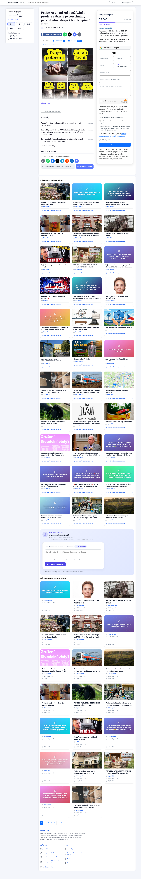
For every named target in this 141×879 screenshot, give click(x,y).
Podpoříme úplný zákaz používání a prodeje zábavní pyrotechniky (61, 124)
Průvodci (43, 845)
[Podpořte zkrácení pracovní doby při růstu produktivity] (87, 323)
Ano (103, 140)
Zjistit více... (14, 19)
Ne (109, 140)
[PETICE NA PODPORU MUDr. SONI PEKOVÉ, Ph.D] (119, 292)
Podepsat (114, 145)
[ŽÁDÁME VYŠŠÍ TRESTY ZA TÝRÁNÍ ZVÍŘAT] (119, 229)
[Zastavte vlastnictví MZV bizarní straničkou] (119, 354)
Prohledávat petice (34, 2)
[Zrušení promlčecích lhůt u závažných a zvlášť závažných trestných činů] (55, 323)
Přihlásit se (114, 2)
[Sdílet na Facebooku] (53, 161)
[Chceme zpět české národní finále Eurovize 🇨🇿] (55, 292)
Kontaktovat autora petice (52, 111)
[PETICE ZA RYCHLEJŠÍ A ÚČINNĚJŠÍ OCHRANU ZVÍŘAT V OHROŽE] (87, 260)
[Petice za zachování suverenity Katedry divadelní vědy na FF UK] (55, 448)
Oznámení (59, 41)
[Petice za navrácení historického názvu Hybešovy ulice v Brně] (55, 511)
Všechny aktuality (48, 146)
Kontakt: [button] (45, 2)
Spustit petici (126, 2)
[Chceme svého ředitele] (87, 353)
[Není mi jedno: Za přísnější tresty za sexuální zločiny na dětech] (87, 198)
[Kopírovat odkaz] (79, 34)
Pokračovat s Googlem (111, 48)
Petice (47, 41)
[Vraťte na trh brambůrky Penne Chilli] (119, 416)
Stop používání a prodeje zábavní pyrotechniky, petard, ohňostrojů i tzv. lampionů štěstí (62, 140)
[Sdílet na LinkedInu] (72, 161)
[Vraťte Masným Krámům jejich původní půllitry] (55, 229)
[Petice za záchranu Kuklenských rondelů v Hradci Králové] (119, 511)
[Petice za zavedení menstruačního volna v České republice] (55, 480)
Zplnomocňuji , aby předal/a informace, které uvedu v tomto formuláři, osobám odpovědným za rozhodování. (115, 128)
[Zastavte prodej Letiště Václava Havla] (119, 322)
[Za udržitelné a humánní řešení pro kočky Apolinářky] (55, 198)
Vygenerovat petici (56, 564)
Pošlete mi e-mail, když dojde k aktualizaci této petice (114, 122)
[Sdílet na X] (70, 34)
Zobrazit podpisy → (104, 24)
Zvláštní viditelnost (52, 45)
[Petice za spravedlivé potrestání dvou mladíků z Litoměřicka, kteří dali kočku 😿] (119, 448)
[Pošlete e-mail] (75, 34)
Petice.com (13, 3)
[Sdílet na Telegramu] (62, 161)
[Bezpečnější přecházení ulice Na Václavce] (119, 386)
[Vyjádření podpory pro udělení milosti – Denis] (55, 260)
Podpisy (75, 41)
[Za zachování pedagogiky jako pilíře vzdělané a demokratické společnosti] (87, 417)
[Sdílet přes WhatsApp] (65, 34)
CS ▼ (24, 2)
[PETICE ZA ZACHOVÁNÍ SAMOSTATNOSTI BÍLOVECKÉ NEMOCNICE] (55, 354)
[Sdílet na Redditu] (67, 161)
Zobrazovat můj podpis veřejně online (112, 117)
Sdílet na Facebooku (53, 34)
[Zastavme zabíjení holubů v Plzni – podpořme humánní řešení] (55, 386)
